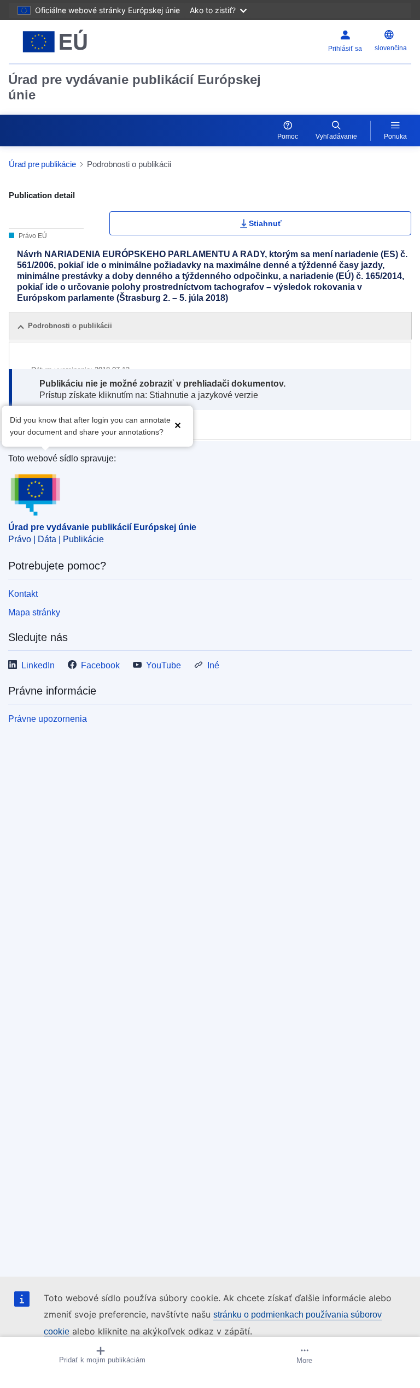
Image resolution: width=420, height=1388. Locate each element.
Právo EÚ (32, 236)
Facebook (100, 665)
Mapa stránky (34, 612)
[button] (178, 425)
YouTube (163, 665)
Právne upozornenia (47, 718)
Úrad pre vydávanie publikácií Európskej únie (134, 87)
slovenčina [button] (391, 48)
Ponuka (395, 136)
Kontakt (23, 593)
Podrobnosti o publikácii (70, 326)
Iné (213, 665)
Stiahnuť (265, 223)
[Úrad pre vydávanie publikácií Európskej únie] (79, 41)
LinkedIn (38, 665)
